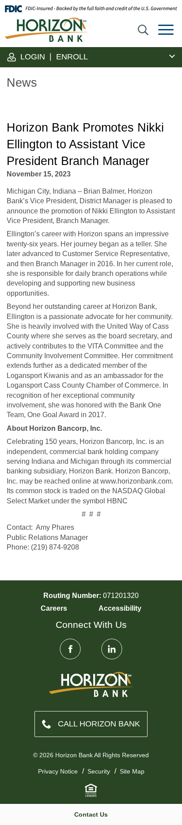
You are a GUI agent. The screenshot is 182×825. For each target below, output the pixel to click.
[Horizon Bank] (91, 684)
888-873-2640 (91, 724)
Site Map (132, 771)
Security (98, 771)
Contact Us (91, 814)
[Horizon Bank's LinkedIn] (111, 649)
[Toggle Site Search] (143, 30)
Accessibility (120, 608)
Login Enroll (53, 56)
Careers (54, 608)
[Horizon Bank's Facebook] (70, 649)
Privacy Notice (58, 771)
